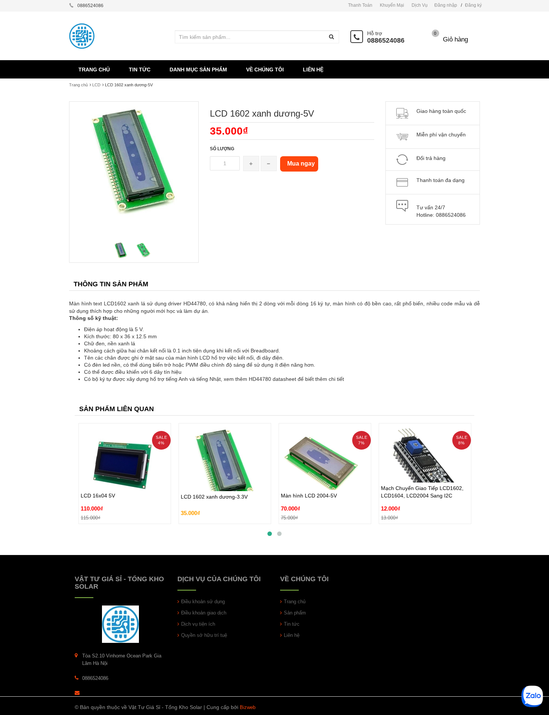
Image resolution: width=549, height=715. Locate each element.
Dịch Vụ (420, 5)
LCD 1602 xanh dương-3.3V (214, 488)
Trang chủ (294, 601)
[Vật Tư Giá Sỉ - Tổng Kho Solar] (120, 623)
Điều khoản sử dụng (203, 601)
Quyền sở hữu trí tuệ (204, 635)
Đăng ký (473, 5)
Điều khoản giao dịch (203, 613)
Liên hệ (292, 635)
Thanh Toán (360, 5)
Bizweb (247, 707)
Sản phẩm (295, 613)
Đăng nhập (445, 5)
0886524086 (385, 40)
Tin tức (292, 624)
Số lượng (222, 148)
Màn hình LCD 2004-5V (309, 478)
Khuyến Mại (392, 5)
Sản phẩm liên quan (116, 409)
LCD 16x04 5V (98, 478)
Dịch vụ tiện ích (198, 624)
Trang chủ (78, 85)
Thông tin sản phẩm (111, 284)
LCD (96, 85)
